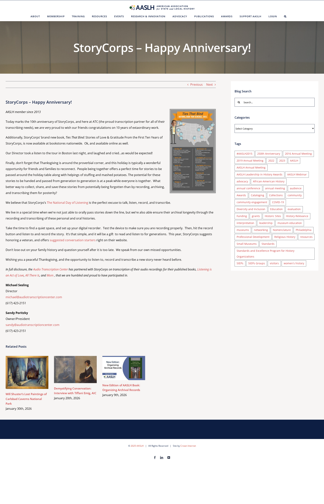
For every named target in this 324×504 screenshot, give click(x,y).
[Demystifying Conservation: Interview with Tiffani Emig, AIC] (75, 369)
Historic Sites (273, 216)
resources (306, 237)
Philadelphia (303, 230)
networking (261, 230)
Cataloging (257, 195)
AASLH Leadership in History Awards (259, 174)
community (295, 195)
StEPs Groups (256, 263)
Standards (268, 244)
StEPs (240, 263)
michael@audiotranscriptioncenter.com (34, 297)
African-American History (268, 181)
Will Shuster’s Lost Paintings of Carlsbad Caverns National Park (21, 372)
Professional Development (253, 237)
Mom (50, 275)
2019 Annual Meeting (250, 160)
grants (256, 216)
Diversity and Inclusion (251, 209)
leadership (266, 223)
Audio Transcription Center (50, 269)
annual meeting (275, 188)
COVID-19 (278, 202)
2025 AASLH (137, 445)
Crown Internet (188, 445)
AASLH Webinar (297, 174)
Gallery (32, 372)
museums (243, 230)
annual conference (248, 188)
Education (276, 209)
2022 (271, 160)
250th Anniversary (268, 153)
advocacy (242, 181)
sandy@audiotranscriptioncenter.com (32, 325)
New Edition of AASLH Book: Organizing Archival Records (118, 368)
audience (296, 188)
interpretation (245, 223)
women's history (294, 263)
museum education (290, 223)
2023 (282, 160)
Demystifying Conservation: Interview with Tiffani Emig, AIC (70, 369)
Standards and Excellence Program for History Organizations (265, 253)
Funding (242, 216)
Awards (241, 195)
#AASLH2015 (244, 153)
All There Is (32, 275)
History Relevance (297, 216)
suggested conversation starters (73, 240)
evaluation (294, 209)
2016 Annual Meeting (298, 153)
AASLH (294, 160)
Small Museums (247, 244)
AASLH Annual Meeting (251, 167)
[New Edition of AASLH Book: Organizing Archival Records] (123, 368)
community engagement (252, 202)
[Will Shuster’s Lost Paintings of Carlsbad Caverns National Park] (27, 372)
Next (209, 84)
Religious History (284, 237)
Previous (196, 84)
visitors (274, 263)
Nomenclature (282, 230)
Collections (276, 195)
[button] (285, 16)
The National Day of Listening (67, 203)
